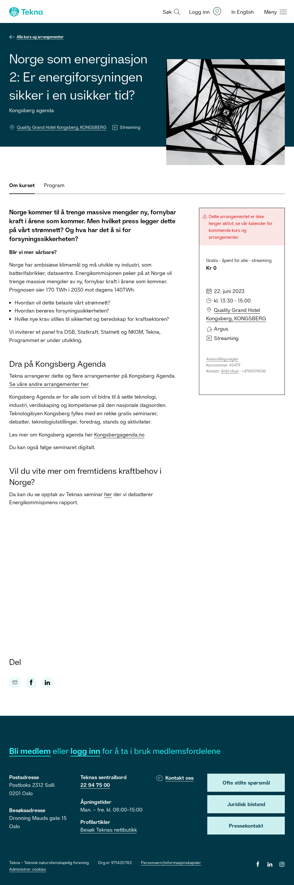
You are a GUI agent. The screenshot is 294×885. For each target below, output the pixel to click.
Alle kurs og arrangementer (40, 36)
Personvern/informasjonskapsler (171, 862)
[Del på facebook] (31, 682)
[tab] (22, 187)
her (108, 494)
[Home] (25, 12)
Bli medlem (30, 751)
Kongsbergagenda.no (119, 434)
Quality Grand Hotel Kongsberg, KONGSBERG (61, 127)
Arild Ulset (230, 371)
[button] (171, 11)
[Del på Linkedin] (47, 682)
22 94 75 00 (95, 785)
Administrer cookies (27, 869)
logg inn (85, 751)
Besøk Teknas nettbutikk (108, 829)
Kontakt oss (179, 778)
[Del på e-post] (15, 682)
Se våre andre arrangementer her (48, 384)
